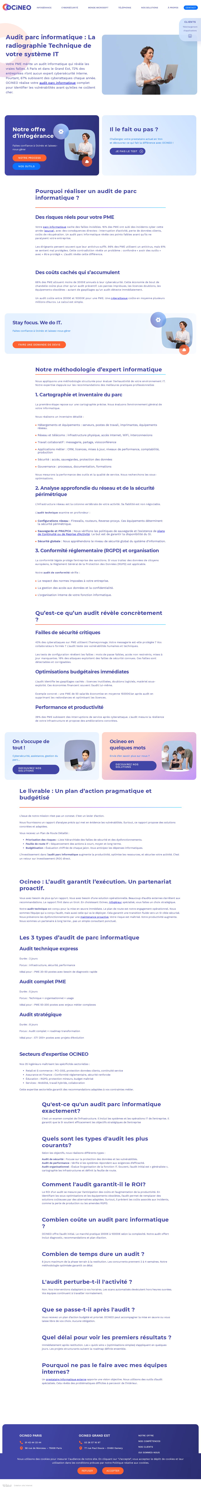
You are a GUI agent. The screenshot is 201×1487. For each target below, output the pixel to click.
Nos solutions (149, 7)
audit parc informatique (57, 83)
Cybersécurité (69, 7)
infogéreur (115, 902)
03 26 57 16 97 (92, 1442)
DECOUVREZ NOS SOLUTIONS (29, 769)
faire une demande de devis (39, 344)
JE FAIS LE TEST (126, 151)
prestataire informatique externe (66, 1379)
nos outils (26, 166)
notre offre (146, 1435)
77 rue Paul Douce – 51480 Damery (103, 1448)
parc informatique (54, 226)
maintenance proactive (94, 916)
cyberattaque (119, 298)
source (49, 230)
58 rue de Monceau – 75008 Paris (43, 1448)
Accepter (112, 1470)
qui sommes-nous (149, 1452)
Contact (191, 7)
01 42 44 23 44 (33, 1442)
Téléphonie (124, 7)
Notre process (29, 157)
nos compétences (149, 1441)
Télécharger (190, 36)
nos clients (145, 1447)
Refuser (87, 1470)
